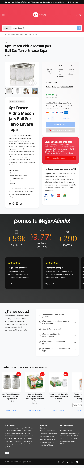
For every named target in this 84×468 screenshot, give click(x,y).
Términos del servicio (47, 439)
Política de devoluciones (48, 434)
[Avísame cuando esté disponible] (73, 158)
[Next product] (81, 392)
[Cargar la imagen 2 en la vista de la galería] (18, 91)
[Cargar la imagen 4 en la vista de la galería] (35, 91)
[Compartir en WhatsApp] (13, 203)
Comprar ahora (60, 125)
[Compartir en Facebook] (10, 203)
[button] (3, 15)
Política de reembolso (47, 442)
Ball (6, 42)
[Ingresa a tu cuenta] (76, 15)
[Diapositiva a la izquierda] (30, 83)
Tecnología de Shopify (25, 461)
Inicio (9, 35)
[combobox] (47, 28)
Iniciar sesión (74, 2)
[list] (42, 238)
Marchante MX (14, 461)
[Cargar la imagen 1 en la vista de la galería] (9, 91)
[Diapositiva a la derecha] (34, 83)
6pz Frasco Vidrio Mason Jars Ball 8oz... (25, 35)
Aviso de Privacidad (47, 436)
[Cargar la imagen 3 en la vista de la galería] (26, 91)
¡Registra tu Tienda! (46, 445)
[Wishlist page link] (71, 15)
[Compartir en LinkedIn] (17, 203)
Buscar (42, 428)
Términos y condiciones (48, 431)
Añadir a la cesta (11, 410)
